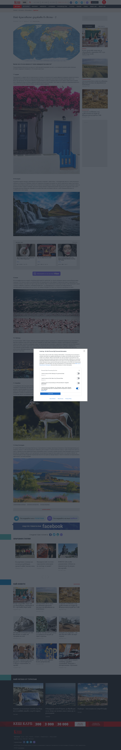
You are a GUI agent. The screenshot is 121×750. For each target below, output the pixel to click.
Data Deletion (53, 398)
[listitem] (60, 370)
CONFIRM (50, 393)
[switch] (78, 373)
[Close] (84, 351)
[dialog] (60, 375)
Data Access (60, 398)
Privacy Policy (68, 398)
